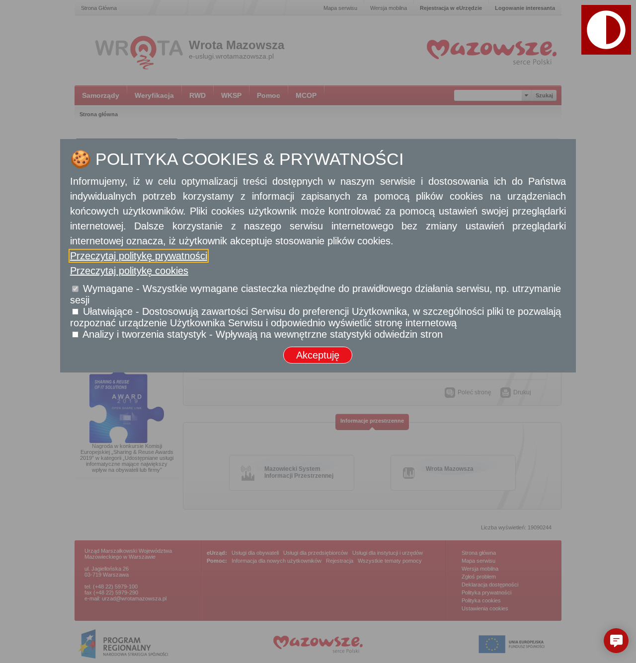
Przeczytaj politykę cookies (129, 270)
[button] (616, 640)
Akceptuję (317, 355)
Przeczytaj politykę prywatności (138, 255)
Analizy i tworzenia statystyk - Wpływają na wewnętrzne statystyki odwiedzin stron (262, 334)
